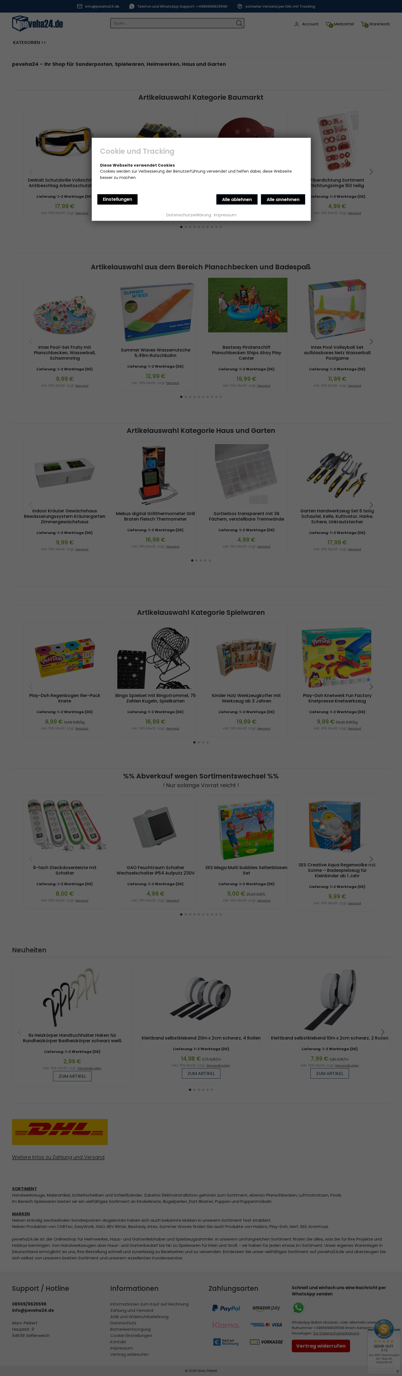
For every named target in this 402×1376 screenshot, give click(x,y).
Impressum (225, 215)
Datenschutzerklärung (188, 215)
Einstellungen (117, 199)
